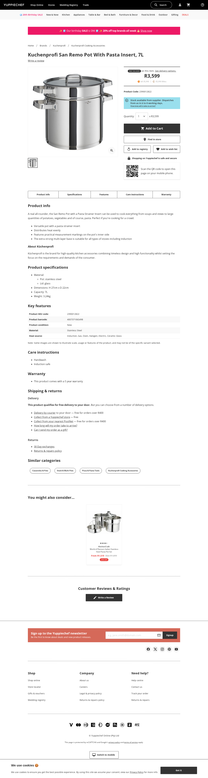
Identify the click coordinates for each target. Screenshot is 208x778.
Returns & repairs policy (48, 451)
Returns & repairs (140, 700)
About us (84, 680)
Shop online (34, 680)
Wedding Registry (69, 5)
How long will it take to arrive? (143, 106)
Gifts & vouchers (36, 693)
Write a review (36, 60)
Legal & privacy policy (91, 693)
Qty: (129, 116)
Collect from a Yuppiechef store (52, 417)
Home (31, 45)
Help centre (137, 680)
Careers (84, 686)
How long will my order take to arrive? (55, 425)
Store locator (34, 686)
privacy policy (114, 742)
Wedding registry (36, 700)
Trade (87, 6)
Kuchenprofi (59, 45)
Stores (51, 5)
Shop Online (36, 5)
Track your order (139, 693)
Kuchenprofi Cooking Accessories (88, 45)
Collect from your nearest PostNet (53, 421)
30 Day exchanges (44, 446)
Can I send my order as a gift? (51, 430)
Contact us (136, 686)
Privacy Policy (136, 772)
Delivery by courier (45, 412)
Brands (43, 45)
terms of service (131, 742)
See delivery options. (165, 70)
